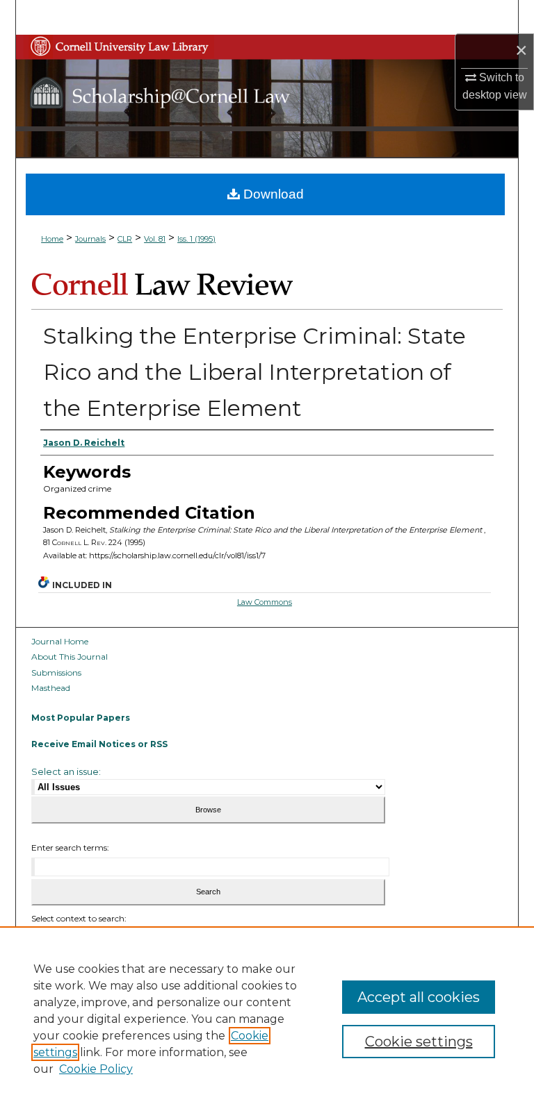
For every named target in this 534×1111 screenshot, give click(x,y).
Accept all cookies (418, 997)
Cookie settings (419, 1041)
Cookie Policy (96, 1069)
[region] (267, 1018)
